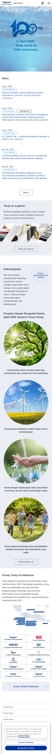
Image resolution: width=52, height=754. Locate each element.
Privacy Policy (8, 713)
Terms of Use (8, 707)
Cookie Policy (8, 719)
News (26, 193)
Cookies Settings (26, 742)
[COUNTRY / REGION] (42, 3)
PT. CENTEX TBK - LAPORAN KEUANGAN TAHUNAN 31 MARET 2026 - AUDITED (25, 138)
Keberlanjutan (24, 562)
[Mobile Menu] (49, 3)
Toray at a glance (26, 63)
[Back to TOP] (18, 3)
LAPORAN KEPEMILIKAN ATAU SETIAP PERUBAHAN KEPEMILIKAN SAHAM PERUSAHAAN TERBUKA (24, 157)
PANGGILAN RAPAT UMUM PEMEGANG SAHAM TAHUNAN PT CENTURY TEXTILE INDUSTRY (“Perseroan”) (22, 95)
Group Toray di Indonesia (26, 686)
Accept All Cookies (26, 748)
